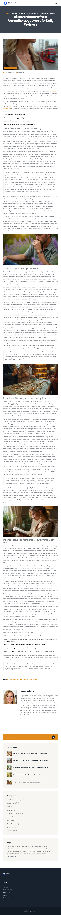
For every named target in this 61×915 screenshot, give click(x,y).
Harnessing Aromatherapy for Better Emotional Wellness (30, 760)
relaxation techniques (14, 849)
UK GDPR (5, 895)
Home (7, 13)
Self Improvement (13, 830)
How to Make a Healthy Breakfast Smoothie (26, 775)
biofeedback (42, 853)
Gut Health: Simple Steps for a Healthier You (27, 782)
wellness (25, 679)
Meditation (11, 827)
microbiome (27, 853)
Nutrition (11, 806)
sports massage (39, 849)
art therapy (38, 851)
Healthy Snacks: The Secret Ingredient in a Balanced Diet (30, 753)
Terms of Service (8, 890)
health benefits (11, 856)
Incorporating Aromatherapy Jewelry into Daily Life (19, 124)
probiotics (34, 853)
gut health (27, 846)
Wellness (11, 810)
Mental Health (13, 803)
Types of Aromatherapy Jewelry (14, 118)
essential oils (53, 91)
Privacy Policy (7, 892)
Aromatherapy (13, 824)
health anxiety (46, 851)
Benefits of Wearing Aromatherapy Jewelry (17, 121)
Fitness (10, 817)
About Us (5, 887)
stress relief (34, 846)
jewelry (19, 679)
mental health (11, 846)
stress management (27, 849)
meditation (25, 851)
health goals (19, 853)
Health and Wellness (15, 799)
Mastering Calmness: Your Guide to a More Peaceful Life (30, 768)
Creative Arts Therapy (15, 813)
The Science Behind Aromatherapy (14, 115)
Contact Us (6, 898)
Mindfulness (12, 820)
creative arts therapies (14, 851)
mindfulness (20, 846)
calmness (32, 851)
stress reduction (43, 846)
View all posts (24, 719)
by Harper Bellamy (9, 72)
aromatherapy (12, 679)
